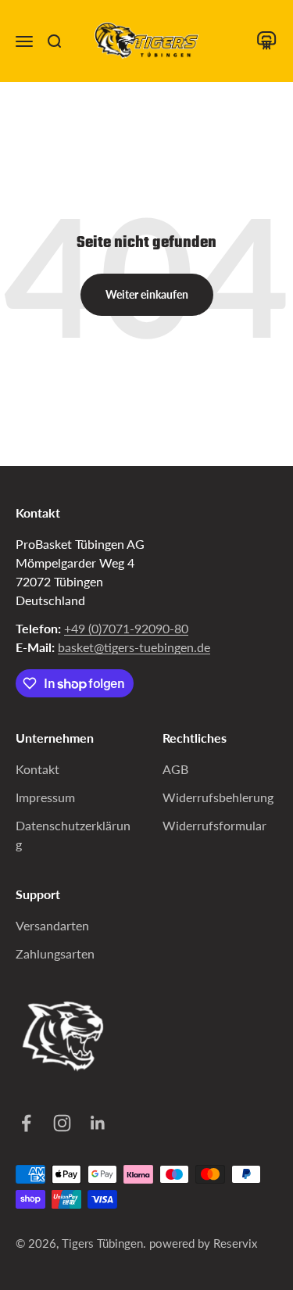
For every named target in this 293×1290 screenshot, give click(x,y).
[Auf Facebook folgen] (24, 1123)
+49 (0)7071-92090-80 (126, 628)
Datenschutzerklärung (73, 834)
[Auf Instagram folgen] (60, 1123)
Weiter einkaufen (146, 294)
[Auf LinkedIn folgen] (96, 1123)
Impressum (45, 797)
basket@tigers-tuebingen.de (134, 647)
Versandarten (52, 925)
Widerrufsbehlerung (218, 797)
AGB (175, 768)
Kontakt (37, 768)
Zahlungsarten (55, 953)
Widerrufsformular (214, 825)
